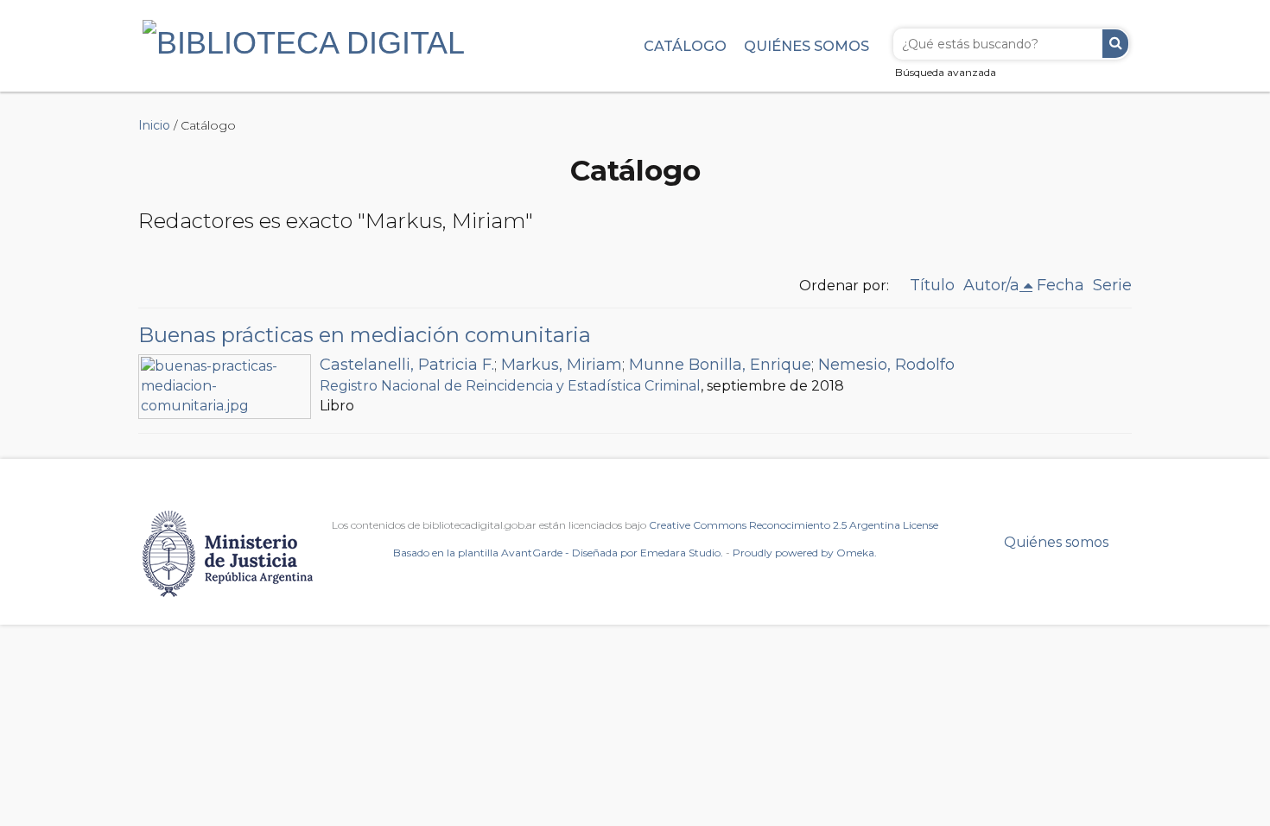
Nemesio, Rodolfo (886, 364)
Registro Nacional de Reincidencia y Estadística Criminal (510, 386)
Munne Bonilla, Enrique (720, 364)
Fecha (1060, 285)
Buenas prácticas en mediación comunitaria (364, 334)
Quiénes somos (806, 45)
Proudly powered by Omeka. (805, 552)
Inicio (154, 125)
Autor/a (991, 285)
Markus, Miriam (561, 364)
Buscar (1115, 43)
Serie (1112, 285)
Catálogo (685, 45)
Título (932, 285)
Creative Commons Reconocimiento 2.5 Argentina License (793, 524)
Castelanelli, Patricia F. (407, 364)
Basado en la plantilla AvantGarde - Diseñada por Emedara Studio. (558, 552)
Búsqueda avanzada (945, 72)
